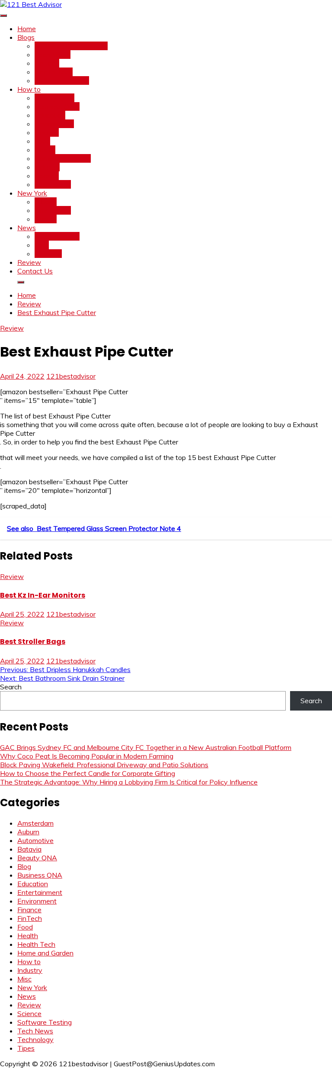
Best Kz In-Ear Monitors (42, 595)
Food (42, 141)
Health (45, 149)
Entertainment (57, 236)
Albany (46, 201)
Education (50, 115)
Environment (54, 123)
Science (47, 175)
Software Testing (62, 80)
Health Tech (54, 72)
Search (11, 686)
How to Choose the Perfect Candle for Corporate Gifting (87, 773)
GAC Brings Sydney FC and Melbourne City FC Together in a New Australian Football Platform (145, 747)
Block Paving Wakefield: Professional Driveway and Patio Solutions (104, 764)
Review (29, 262)
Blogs (26, 37)
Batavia (29, 849)
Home (26, 28)
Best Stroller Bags (32, 642)
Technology (53, 184)
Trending (48, 253)
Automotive (35, 840)
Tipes (26, 1048)
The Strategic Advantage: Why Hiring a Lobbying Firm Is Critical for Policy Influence (129, 782)
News (26, 227)
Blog (24, 866)
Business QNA (57, 106)
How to (29, 89)
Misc (42, 245)
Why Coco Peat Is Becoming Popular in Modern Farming (86, 756)
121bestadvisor (71, 376)
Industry (47, 167)
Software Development (71, 46)
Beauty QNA (54, 97)
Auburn (46, 219)
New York (32, 193)
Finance (47, 132)
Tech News (52, 54)
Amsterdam (53, 210)
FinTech (47, 63)
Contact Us (35, 271)
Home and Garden (63, 158)
